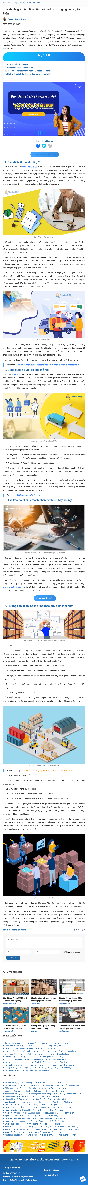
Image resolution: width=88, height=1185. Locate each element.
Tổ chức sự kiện (22, 1129)
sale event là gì (37, 1065)
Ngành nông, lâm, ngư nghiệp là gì (19, 1048)
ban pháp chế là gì (12, 1070)
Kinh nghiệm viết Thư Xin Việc (47, 1096)
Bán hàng (28, 1083)
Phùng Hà (34, 1031)
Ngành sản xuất (51, 1113)
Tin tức (8, 1129)
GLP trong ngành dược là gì (59, 1059)
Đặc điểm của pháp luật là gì (37, 1070)
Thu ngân (47, 1127)
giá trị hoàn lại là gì (43, 1051)
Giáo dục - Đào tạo (12, 1091)
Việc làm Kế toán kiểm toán (44, 154)
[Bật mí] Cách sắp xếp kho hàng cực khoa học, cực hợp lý (43, 1027)
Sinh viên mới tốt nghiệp (37, 1124)
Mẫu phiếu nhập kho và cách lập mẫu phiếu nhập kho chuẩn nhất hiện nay (47, 365)
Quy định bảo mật (51, 1175)
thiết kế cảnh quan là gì (66, 1051)
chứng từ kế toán (29, 167)
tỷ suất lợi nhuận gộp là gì (38, 1043)
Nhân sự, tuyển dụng (49, 1116)
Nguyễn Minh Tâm (64, 1003)
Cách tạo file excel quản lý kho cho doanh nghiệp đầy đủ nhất (70, 999)
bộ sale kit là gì (40, 1062)
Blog (15, 3)
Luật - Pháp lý (53, 1102)
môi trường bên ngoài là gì (47, 1068)
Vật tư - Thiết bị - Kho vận (29, 3)
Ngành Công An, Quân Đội (44, 1107)
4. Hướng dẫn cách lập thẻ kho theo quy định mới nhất (28, 74)
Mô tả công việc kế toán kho (28, 495)
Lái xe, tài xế (61, 1099)
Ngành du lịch (65, 1107)
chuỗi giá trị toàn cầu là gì (52, 1057)
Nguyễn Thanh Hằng (9, 1003)
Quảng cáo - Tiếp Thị (13, 1124)
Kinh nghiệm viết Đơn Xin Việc (17, 1099)
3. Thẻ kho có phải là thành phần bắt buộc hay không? (28, 71)
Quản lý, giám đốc (57, 1121)
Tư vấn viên (75, 1129)
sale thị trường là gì (59, 1062)
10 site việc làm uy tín (14, 1043)
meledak (8, 1105)
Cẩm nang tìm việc (72, 1085)
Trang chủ (7, 3)
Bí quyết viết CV (11, 1085)
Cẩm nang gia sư (52, 1085)
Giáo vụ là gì (10, 1057)
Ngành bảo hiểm (59, 1105)
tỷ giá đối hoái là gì (62, 1043)
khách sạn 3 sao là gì (72, 1068)
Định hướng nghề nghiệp (68, 1135)
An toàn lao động (12, 1083)
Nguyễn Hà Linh (20, 19)
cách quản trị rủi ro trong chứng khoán (64, 1065)
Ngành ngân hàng (32, 1113)
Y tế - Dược (32, 1135)
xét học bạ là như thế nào (15, 1065)
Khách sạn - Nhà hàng (55, 1091)
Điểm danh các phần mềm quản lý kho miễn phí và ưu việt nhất (72, 1027)
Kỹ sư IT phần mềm (43, 1099)
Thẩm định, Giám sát (13, 1127)
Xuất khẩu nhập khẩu (13, 1135)
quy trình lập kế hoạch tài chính (17, 1051)
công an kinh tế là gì (29, 1057)
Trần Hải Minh (35, 1003)
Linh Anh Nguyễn (8, 1031)
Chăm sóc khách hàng (14, 1088)
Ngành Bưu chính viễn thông (16, 1107)
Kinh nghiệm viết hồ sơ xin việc (68, 1094)
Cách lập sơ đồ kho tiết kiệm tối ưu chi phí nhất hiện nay (15, 999)
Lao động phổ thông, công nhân (18, 1102)
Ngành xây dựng (29, 1116)
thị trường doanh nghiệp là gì (16, 1062)
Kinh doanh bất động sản (15, 1094)
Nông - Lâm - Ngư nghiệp (15, 1121)
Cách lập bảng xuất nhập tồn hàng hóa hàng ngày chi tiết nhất (43, 999)
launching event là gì (13, 1059)
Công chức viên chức (37, 1088)
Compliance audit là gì (14, 1046)
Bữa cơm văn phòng (31, 1085)
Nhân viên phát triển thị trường (17, 1118)
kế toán (17, 374)
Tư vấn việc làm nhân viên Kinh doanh (50, 1129)
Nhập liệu (62, 1118)
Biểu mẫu (64, 1083)
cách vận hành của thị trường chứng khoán (46, 1046)
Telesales (56, 1124)
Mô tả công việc (23, 1105)
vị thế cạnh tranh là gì (13, 1054)
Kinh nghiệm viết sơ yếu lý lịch (17, 1096)
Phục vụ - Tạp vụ (37, 1121)
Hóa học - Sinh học (33, 1091)
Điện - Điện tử (47, 1135)
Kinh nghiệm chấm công (41, 1094)
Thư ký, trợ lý (33, 1127)
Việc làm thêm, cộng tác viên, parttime (46, 1132)
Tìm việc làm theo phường (67, 1127)
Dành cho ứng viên (58, 1088)
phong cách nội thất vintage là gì (18, 1068)
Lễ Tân (39, 1102)
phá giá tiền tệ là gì (35, 1059)
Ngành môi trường (12, 1113)
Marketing (68, 1102)
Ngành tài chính (70, 1113)
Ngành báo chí (42, 1105)
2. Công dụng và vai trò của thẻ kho (20, 68)
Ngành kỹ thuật (28, 1110)
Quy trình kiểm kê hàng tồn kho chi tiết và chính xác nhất (15, 1027)
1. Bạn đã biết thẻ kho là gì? (17, 64)
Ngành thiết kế (11, 1116)
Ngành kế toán (11, 1110)
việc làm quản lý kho (12, 587)
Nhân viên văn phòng (43, 1118)
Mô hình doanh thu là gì (59, 1054)
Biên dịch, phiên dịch (46, 1083)
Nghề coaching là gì (36, 1054)
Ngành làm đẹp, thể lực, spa (51, 1110)
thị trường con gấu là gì (47, 1048)
